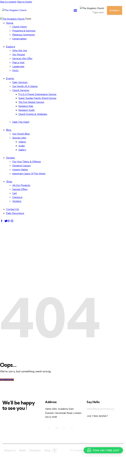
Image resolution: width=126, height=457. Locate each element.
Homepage (7, 379)
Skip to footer (24, 2)
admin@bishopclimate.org (100, 409)
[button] (103, 450)
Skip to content (8, 2)
